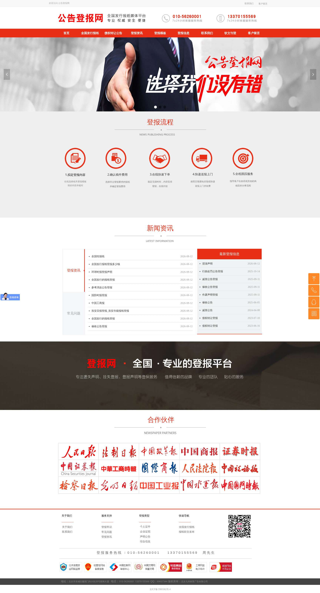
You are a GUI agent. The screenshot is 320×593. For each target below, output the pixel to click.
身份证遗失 (208, 318)
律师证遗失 (208, 310)
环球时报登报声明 (101, 267)
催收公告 (207, 279)
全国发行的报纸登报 (103, 313)
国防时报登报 (99, 290)
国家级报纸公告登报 (103, 329)
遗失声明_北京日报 (213, 326)
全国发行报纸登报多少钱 (105, 259)
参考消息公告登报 (101, 282)
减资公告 (207, 287)
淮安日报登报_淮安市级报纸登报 (110, 306)
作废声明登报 (210, 271)
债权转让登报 (210, 295)
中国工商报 (97, 298)
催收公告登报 (99, 321)
